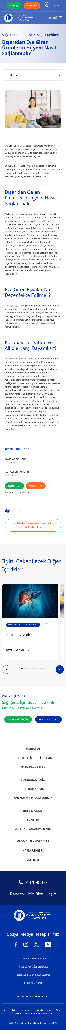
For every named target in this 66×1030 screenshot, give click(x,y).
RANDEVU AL (45, 719)
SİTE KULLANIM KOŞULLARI (33, 958)
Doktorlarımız (33, 789)
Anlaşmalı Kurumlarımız (33, 798)
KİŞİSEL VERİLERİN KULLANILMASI (33, 974)
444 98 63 (36, 882)
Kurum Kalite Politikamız (33, 758)
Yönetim (33, 820)
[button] (22, 668)
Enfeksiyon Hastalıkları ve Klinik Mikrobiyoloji (33, 525)
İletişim (33, 859)
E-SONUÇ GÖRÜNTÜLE (18, 719)
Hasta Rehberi (33, 850)
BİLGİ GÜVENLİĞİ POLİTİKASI (33, 966)
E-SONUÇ (14, 5)
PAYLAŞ (32, 486)
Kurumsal (33, 749)
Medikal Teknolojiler (33, 841)
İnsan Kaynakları (33, 767)
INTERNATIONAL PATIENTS (33, 829)
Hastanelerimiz (33, 780)
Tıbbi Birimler (33, 810)
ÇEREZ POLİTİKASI (33, 983)
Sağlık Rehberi (48, 34)
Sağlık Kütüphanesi (17, 34)
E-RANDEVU (32, 5)
